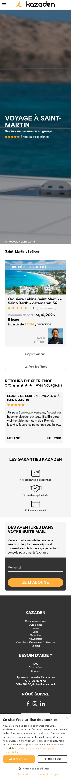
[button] (35, 768)
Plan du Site (35, 667)
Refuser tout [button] (53, 759)
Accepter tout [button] (19, 759)
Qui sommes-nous (35, 621)
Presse (35, 628)
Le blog (35, 645)
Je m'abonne (35, 582)
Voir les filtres (37, 366)
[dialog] (35, 748)
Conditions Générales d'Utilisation (35, 642)
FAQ (35, 663)
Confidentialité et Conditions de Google (35, 774)
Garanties (35, 635)
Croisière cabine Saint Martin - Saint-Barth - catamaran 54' (35, 301)
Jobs (35, 631)
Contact (35, 671)
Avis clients (35, 624)
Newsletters (35, 638)
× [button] (66, 717)
